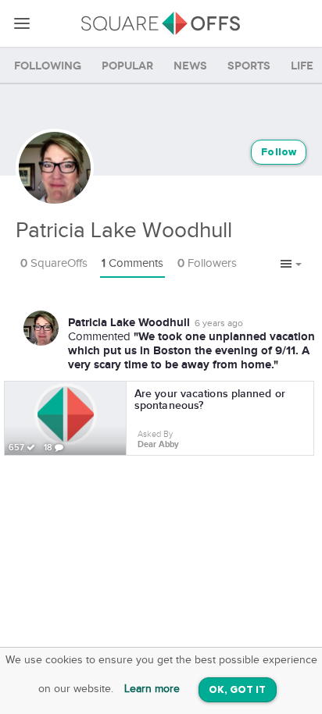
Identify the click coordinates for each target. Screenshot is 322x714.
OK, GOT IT (238, 690)
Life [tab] (302, 66)
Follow (278, 152)
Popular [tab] (127, 66)
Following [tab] (47, 66)
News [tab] (190, 66)
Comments (132, 263)
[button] (291, 264)
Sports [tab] (248, 66)
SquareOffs (54, 263)
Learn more (152, 689)
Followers (207, 263)
